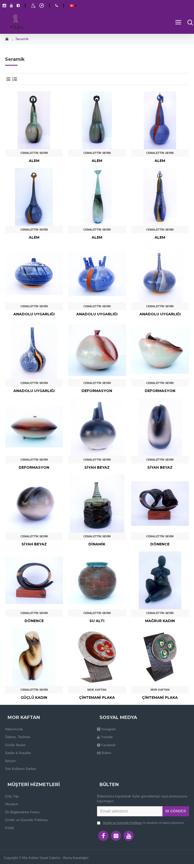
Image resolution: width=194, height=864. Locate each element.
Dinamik (96, 544)
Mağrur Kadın (160, 621)
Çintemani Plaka (97, 697)
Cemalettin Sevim (34, 152)
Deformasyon (97, 390)
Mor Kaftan (96, 689)
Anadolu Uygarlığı (34, 314)
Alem (34, 160)
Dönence (159, 544)
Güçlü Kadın (34, 697)
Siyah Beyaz (97, 467)
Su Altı (96, 621)
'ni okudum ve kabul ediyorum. (143, 823)
